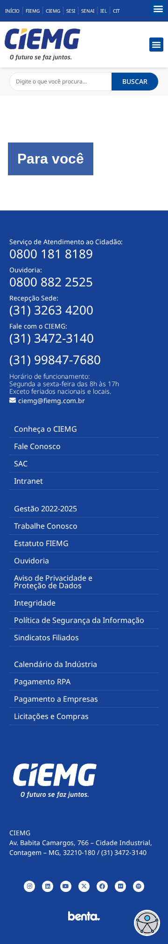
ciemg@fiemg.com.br (51, 400)
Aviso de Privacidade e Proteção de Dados (53, 582)
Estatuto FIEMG (41, 543)
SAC (21, 463)
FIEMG (33, 10)
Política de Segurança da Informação (79, 620)
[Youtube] (65, 886)
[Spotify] (138, 886)
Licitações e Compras (51, 716)
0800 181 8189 (51, 253)
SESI (70, 10)
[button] (158, 8)
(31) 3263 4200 (51, 309)
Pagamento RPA (42, 681)
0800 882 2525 (51, 281)
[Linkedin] (47, 886)
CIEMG (53, 10)
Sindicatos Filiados (46, 637)
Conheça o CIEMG (45, 429)
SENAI (87, 10)
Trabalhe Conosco (45, 526)
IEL (103, 10)
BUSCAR (134, 81)
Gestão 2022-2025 (45, 508)
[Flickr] (120, 886)
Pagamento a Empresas (56, 699)
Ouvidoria (31, 560)
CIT (116, 10)
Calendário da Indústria (55, 664)
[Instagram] (29, 886)
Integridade (35, 603)
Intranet (28, 481)
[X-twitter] (84, 886)
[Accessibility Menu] (147, 923)
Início (12, 10)
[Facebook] (102, 886)
